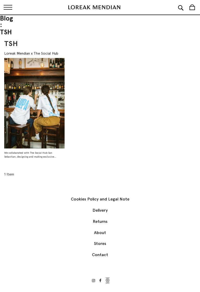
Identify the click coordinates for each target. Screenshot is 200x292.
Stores (100, 243)
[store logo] (94, 7)
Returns (100, 221)
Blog (6, 18)
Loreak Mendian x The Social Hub (31, 53)
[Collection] (8, 7)
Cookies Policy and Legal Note (100, 199)
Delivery (100, 210)
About (100, 232)
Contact (100, 254)
